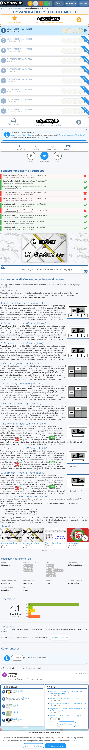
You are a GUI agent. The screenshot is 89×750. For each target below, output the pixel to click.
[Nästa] (85, 538)
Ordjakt (14, 705)
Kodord (14, 712)
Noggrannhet (68, 149)
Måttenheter (52, 568)
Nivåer (36, 149)
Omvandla (50, 576)
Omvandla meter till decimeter (36, 543)
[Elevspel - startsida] (12, 3)
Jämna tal (50, 573)
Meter (49, 571)
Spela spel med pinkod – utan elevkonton (68, 703)
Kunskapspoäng (52, 149)
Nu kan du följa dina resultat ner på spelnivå (65, 716)
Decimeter (58, 571)
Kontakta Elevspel (60, 637)
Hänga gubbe (17, 691)
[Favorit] (31, 156)
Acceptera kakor (56, 746)
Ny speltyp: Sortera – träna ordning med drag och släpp (67, 709)
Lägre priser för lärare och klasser (65, 698)
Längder (50, 565)
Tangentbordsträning (20, 698)
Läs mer (73, 740)
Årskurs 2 (28, 568)
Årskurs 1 (28, 565)
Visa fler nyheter (67, 724)
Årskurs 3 (28, 571)
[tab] (43, 550)
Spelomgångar (20, 149)
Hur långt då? (73, 543)
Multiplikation (16, 719)
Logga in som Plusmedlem (21, 135)
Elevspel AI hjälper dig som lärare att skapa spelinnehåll (66, 692)
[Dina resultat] (50, 3)
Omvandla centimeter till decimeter (16, 543)
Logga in (17, 658)
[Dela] (58, 156)
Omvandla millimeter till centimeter (60, 543)
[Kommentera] (44, 156)
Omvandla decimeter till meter (71, 135)
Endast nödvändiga (33, 746)
